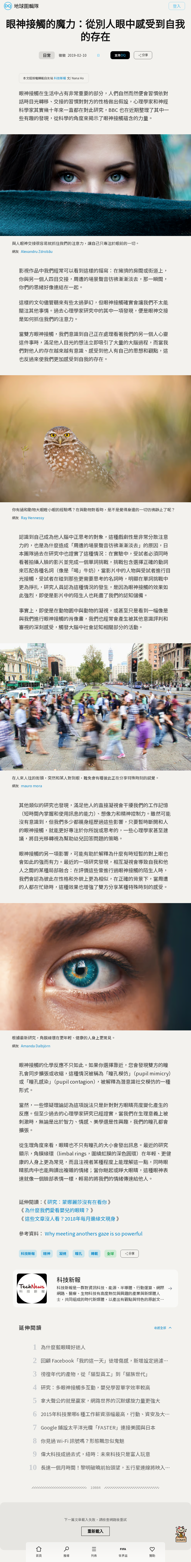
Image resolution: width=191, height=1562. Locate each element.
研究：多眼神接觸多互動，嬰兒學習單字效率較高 (95, 1387)
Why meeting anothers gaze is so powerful (94, 1233)
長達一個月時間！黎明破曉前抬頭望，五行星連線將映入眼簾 (105, 1468)
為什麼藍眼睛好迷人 (63, 1347)
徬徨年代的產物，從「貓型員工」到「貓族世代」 (95, 1374)
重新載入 (95, 1531)
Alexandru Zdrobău (36, 251)
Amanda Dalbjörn (35, 1045)
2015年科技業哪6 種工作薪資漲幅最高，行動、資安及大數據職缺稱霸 (105, 1414)
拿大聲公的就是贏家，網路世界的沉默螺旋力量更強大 (100, 1400)
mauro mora (31, 785)
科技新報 (60, 78)
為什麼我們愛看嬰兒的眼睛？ (57, 1210)
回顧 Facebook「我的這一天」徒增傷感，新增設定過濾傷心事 (104, 1361)
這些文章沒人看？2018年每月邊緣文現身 (70, 1218)
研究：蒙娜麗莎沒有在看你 (77, 1201)
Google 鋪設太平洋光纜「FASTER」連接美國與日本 (98, 1427)
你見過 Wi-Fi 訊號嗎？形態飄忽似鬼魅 (82, 1440)
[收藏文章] (98, 55)
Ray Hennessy (32, 517)
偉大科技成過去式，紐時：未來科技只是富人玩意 (95, 1454)
